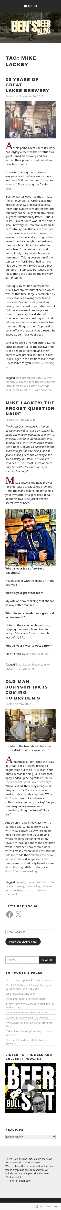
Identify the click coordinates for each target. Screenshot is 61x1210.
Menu (32, 6)
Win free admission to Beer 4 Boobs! (26, 1012)
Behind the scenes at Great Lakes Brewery (28, 780)
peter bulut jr (21, 390)
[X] (18, 914)
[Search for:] (30, 960)
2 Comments (27, 668)
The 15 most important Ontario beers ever (29, 980)
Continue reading (38, 654)
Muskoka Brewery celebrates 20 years (26, 1017)
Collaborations (36, 882)
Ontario (34, 386)
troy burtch (24, 890)
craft (49, 378)
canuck (40, 378)
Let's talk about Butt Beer (20, 993)
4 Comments (43, 390)
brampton (28, 378)
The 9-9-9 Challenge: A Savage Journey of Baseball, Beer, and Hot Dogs (28, 986)
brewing (20, 882)
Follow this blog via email (23, 941)
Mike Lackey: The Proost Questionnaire (30, 408)
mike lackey (20, 386)
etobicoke (11, 382)
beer (18, 378)
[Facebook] (9, 914)
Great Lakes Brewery (32, 382)
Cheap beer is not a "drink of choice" (25, 998)
